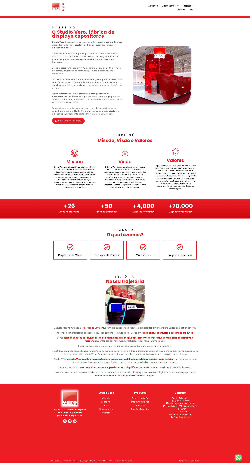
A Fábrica (153, 5)
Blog (191, 9)
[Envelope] (75, 421)
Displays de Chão (70, 255)
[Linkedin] (70, 421)
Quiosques (143, 255)
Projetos (187, 5)
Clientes (181, 9)
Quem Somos (169, 5)
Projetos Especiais (179, 255)
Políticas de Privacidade (189, 461)
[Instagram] (65, 421)
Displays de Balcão (106, 255)
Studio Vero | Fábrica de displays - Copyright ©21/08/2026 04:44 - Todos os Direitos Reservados (91, 461)
